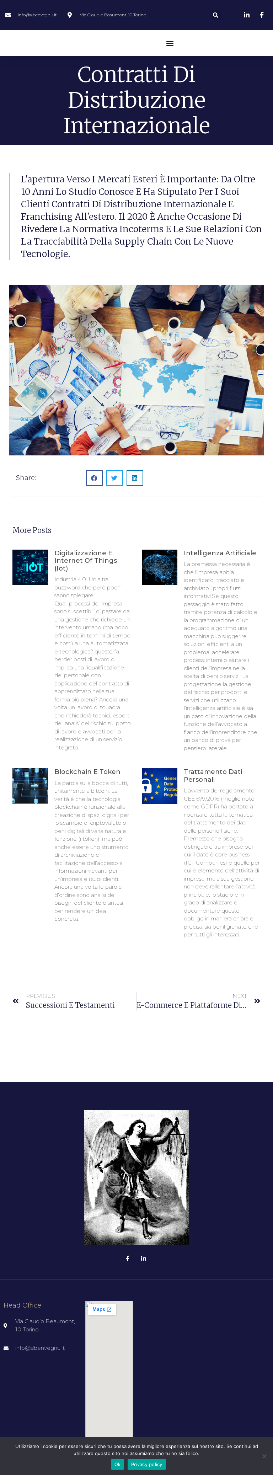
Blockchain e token (87, 772)
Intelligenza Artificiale (220, 553)
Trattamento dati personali (213, 776)
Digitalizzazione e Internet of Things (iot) (85, 560)
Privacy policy (146, 1464)
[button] (215, 15)
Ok (117, 1464)
